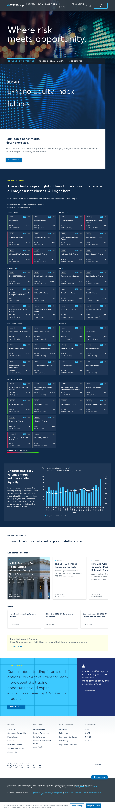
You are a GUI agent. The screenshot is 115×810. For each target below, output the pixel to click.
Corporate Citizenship (16, 733)
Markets (31, 4)
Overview (63, 729)
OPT (25, 216)
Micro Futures (14, 379)
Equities (11, 268)
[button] (21, 61)
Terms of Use (68, 792)
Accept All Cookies (93, 806)
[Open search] (86, 5)
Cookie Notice (58, 792)
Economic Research (17, 553)
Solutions (51, 4)
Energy (63, 212)
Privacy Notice (46, 792)
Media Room (12, 737)
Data (40, 4)
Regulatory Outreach (68, 745)
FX (60, 268)
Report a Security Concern (59, 794)
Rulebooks (63, 733)
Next (104, 578)
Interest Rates (14, 324)
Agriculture (13, 212)
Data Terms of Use (81, 792)
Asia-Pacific (38, 747)
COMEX (88, 741)
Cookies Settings (77, 806)
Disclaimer (36, 792)
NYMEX (88, 737)
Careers (10, 741)
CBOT (87, 733)
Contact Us (12, 752)
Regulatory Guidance (68, 737)
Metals (62, 324)
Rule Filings (64, 741)
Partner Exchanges (41, 733)
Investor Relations (14, 745)
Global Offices (39, 729)
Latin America (39, 737)
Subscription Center (15, 748)
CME (87, 729)
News (10, 606)
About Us (11, 729)
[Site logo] (15, 5)
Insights (64, 7)
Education (78, 4)
